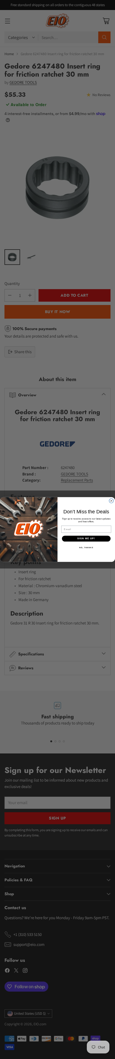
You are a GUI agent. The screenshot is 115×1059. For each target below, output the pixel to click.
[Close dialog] (111, 501)
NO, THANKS (86, 547)
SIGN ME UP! (86, 538)
